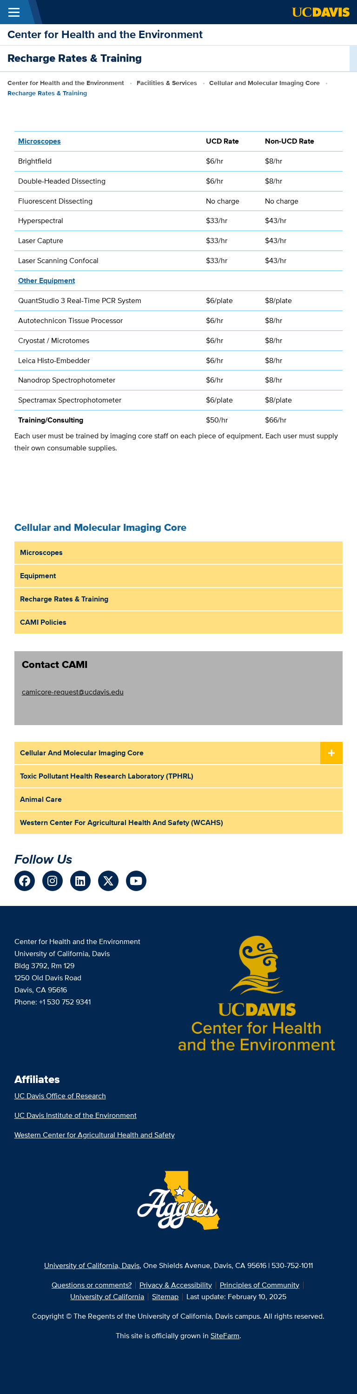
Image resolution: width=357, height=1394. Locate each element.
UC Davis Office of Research (60, 1095)
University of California (107, 1296)
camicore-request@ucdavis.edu (73, 692)
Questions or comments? (92, 1285)
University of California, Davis (91, 1265)
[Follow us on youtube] (136, 881)
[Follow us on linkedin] (80, 881)
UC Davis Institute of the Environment (75, 1115)
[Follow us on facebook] (24, 881)
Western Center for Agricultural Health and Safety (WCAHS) (121, 822)
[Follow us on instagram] (52, 881)
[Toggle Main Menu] (14, 12)
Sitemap (165, 1296)
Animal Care (41, 799)
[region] (178, 280)
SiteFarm (225, 1335)
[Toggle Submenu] (331, 753)
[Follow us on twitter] (108, 881)
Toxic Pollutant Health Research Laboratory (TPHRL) (106, 776)
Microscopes (41, 552)
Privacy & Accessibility (175, 1285)
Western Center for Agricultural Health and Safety (94, 1135)
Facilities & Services (167, 82)
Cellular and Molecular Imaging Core (264, 82)
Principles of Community (259, 1285)
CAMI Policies (43, 622)
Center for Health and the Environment (105, 34)
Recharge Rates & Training (64, 599)
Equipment (38, 575)
